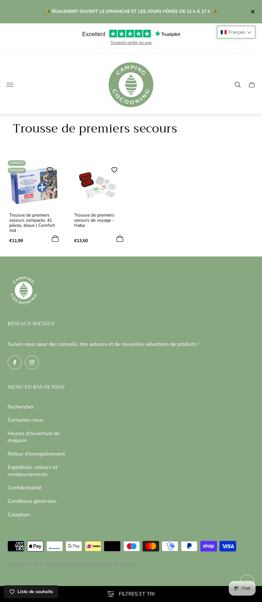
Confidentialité (25, 487)
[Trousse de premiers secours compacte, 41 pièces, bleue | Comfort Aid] (34, 186)
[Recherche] (238, 85)
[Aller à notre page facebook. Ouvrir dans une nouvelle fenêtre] (15, 362)
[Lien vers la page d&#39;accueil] (24, 291)
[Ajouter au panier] (55, 239)
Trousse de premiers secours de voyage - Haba (94, 220)
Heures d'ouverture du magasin (34, 437)
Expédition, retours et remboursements (33, 471)
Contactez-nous (25, 420)
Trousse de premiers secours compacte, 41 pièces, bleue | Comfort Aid (32, 223)
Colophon (19, 514)
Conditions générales (32, 501)
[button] (236, 32)
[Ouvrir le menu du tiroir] (10, 85)
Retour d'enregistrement (36, 453)
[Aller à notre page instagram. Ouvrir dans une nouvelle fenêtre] (32, 362)
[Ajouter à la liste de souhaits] (50, 170)
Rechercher (21, 406)
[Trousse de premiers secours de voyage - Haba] (99, 186)
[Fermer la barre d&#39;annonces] (252, 12)
